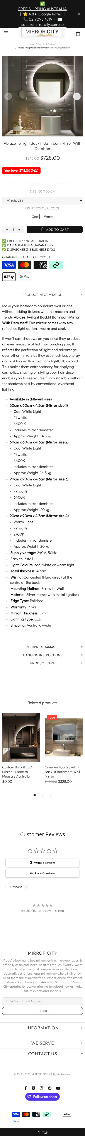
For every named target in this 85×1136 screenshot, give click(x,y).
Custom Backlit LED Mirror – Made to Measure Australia (17, 771)
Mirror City (42, 33)
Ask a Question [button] (44, 873)
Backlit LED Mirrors (47, 44)
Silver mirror (36, 594)
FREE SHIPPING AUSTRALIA (42, 8)
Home (31, 44)
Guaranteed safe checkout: (26, 257)
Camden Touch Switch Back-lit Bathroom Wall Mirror (62, 771)
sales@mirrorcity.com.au (42, 24)
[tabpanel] (21, 753)
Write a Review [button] (44, 863)
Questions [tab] (15, 887)
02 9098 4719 (40, 19)
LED (38, 619)
